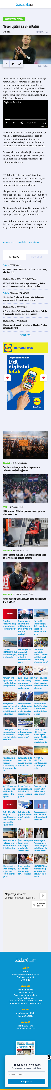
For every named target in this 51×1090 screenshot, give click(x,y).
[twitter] (12, 63)
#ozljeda (22, 242)
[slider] (25, 119)
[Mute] (22, 123)
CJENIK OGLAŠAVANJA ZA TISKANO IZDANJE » (25, 1003)
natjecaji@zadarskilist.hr (25, 998)
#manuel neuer (9, 242)
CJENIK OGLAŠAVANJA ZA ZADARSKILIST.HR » (25, 1000)
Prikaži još (25, 334)
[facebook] (6, 63)
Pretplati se (26, 1081)
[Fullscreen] (44, 123)
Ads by (42, 126)
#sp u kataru (34, 242)
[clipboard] (19, 63)
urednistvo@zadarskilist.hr (25, 1013)
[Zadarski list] (25, 4)
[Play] (6, 123)
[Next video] (14, 123)
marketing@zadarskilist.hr (28, 995)
